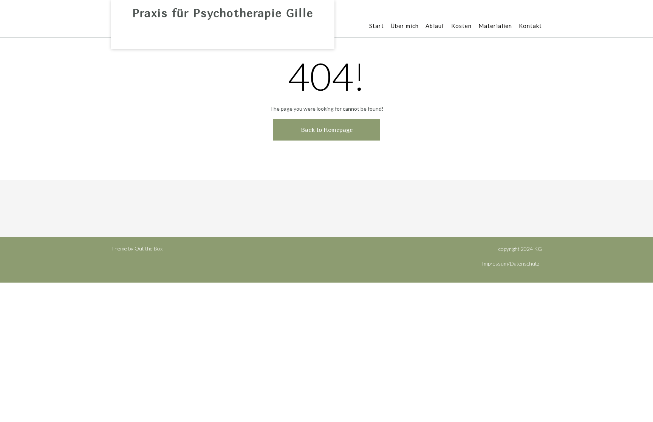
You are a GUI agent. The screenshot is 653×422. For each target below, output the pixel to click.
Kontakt (530, 25)
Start (376, 25)
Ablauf (435, 25)
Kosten (461, 25)
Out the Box (148, 248)
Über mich (405, 25)
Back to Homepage (327, 129)
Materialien (495, 25)
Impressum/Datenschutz (510, 263)
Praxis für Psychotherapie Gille (222, 13)
